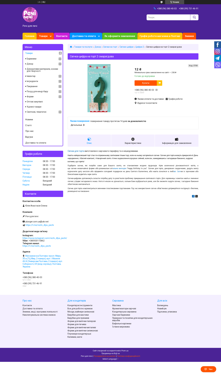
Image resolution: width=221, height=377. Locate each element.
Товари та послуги (83, 47)
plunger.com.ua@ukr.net (37, 221)
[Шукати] (194, 17)
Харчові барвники (121, 315)
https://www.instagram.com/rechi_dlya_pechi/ (45, 238)
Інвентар (31, 76)
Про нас (29, 131)
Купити (145, 83)
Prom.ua (124, 351)
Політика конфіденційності (128, 356)
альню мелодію (120, 168)
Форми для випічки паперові (82, 321)
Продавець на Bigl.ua (110, 353)
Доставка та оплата (84, 36)
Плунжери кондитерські (79, 334)
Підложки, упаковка (167, 311)
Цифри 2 (139, 47)
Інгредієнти (32, 81)
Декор (98, 47)
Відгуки (29, 137)
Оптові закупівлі (35, 101)
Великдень (162, 305)
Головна (29, 36)
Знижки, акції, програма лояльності (40, 311)
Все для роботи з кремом (80, 308)
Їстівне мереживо (121, 327)
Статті (28, 125)
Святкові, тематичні (36, 112)
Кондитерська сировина (124, 311)
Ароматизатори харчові (124, 308)
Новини (29, 119)
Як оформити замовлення (119, 36)
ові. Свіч (177, 171)
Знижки (189, 36)
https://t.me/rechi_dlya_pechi (40, 225)
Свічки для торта (76, 151)
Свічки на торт (110, 47)
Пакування (32, 86)
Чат (211, 369)
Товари (43, 36)
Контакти (61, 36)
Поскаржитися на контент (105, 356)
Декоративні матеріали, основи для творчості (42, 70)
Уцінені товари (34, 107)
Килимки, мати (75, 337)
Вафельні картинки (121, 323)
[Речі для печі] (30, 14)
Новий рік (162, 308)
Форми (30, 96)
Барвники (31, 59)
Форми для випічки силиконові (83, 330)
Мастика (116, 305)
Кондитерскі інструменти (80, 305)
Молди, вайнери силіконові (81, 311)
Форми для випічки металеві (82, 327)
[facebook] (193, 196)
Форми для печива (77, 324)
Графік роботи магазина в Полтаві (160, 36)
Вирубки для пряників (78, 318)
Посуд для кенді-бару (37, 91)
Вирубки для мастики (78, 315)
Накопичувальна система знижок (39, 315)
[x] (196, 196)
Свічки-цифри (126, 47)
